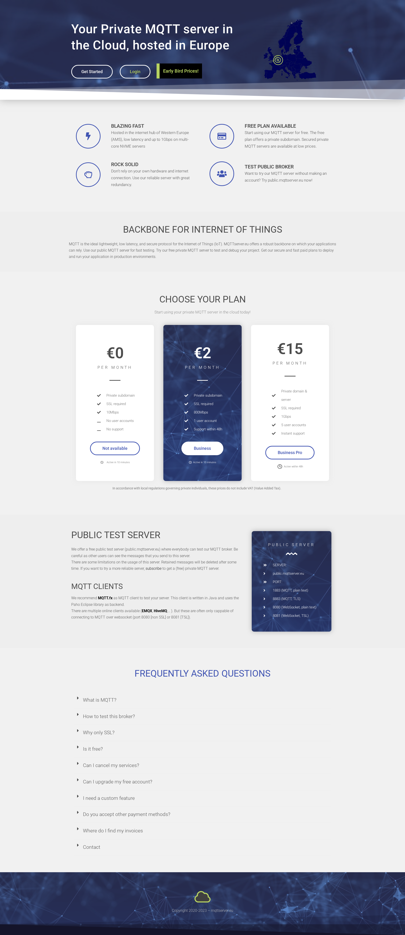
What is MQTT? (99, 700)
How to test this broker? (109, 716)
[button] (115, 448)
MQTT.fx (105, 598)
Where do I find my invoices (113, 831)
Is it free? (93, 749)
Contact (91, 847)
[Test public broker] (222, 173)
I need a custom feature (109, 798)
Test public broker (269, 167)
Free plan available (270, 126)
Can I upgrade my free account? (117, 782)
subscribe (153, 568)
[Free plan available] (222, 136)
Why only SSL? (99, 732)
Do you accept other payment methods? (126, 814)
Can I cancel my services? (111, 765)
